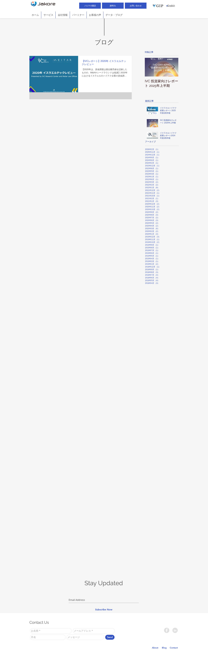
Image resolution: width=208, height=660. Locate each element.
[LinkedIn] (175, 630)
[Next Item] (173, 67)
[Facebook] (166, 630)
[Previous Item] (149, 67)
